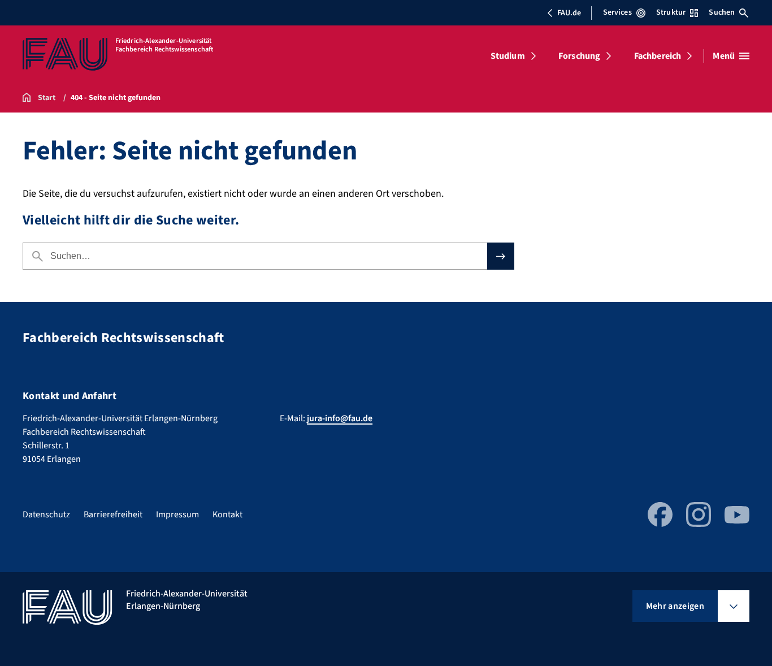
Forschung (579, 56)
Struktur (671, 12)
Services (617, 12)
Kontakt (227, 514)
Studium (508, 56)
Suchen (722, 12)
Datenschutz (46, 514)
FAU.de (569, 13)
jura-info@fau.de (339, 418)
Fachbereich (658, 56)
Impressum (177, 514)
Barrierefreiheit (113, 514)
